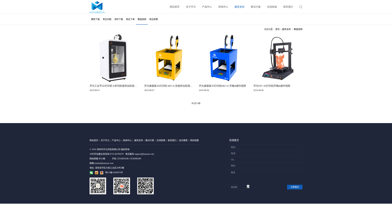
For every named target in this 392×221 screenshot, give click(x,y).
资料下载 (118, 19)
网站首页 (174, 7)
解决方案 (256, 7)
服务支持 (239, 7)
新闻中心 (223, 7)
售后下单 (130, 19)
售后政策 (153, 19)
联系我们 (288, 7)
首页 (277, 29)
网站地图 (194, 140)
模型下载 (95, 19)
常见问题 (107, 19)
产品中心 (207, 7)
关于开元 (191, 7)
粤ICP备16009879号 (114, 172)
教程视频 (142, 19)
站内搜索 (183, 140)
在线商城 (272, 7)
